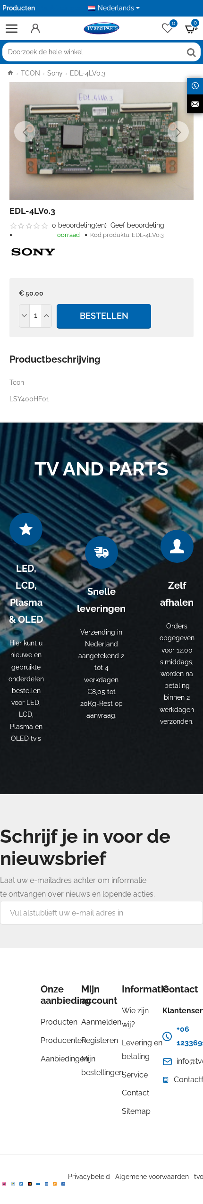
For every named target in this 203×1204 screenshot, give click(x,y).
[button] (24, 132)
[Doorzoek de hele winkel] (191, 51)
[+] (47, 316)
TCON (30, 73)
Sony (55, 73)
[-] (24, 316)
